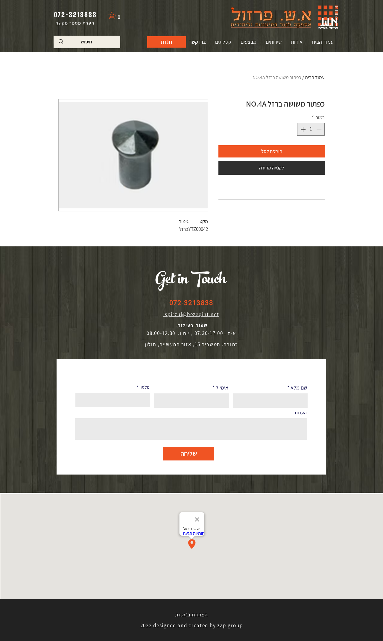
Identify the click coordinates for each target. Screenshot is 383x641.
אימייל (222, 387)
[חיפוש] (61, 42)
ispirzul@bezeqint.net (191, 314)
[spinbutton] (311, 129)
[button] (116, 15)
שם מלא (299, 387)
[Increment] (302, 129)
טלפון (144, 387)
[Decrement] (319, 129)
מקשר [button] (62, 23)
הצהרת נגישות (191, 614)
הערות (301, 412)
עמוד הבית (315, 77)
